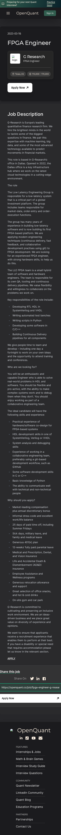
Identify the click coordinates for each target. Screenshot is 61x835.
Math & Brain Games (29, 759)
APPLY (11, 658)
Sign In (49, 13)
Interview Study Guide (30, 766)
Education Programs (29, 806)
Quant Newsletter (27, 785)
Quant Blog (23, 799)
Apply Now (18, 87)
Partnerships (24, 819)
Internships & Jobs (28, 751)
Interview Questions (29, 773)
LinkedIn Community (29, 792)
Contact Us (23, 826)
